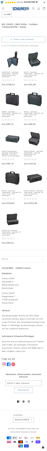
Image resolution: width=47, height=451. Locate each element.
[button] (3, 8)
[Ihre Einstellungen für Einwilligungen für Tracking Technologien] (43, 447)
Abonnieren (23, 390)
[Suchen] (8, 14)
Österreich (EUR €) (22, 420)
